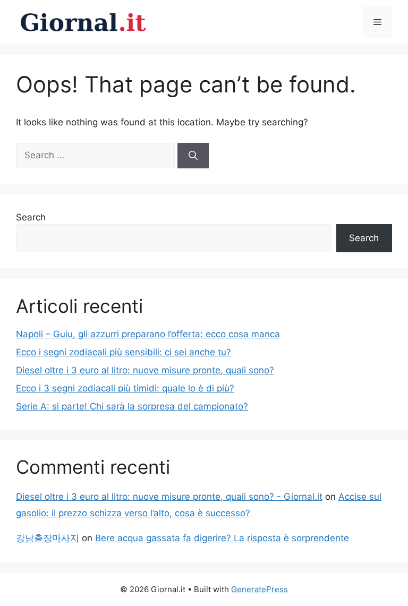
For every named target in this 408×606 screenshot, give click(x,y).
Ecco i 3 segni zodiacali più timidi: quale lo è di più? (125, 388)
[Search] (193, 155)
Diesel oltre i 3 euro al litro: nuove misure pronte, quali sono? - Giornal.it (169, 496)
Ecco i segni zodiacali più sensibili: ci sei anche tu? (123, 352)
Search (31, 217)
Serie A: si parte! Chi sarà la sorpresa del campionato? (132, 406)
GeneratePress (259, 589)
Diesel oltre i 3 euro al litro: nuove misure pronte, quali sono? (145, 370)
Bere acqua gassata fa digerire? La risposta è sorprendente (222, 538)
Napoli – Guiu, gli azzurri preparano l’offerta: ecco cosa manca (148, 334)
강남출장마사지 (47, 538)
